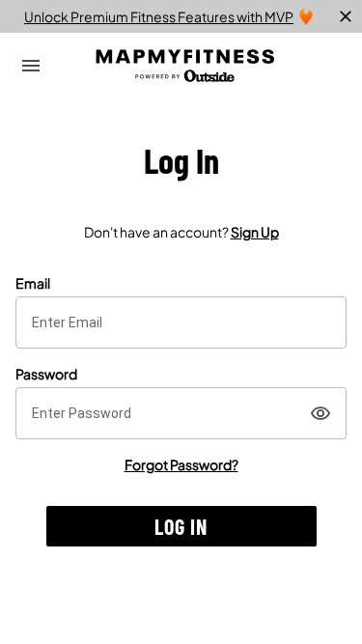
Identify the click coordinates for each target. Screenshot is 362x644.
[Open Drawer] (31, 65)
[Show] (320, 413)
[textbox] (181, 322)
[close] (345, 16)
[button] (181, 526)
